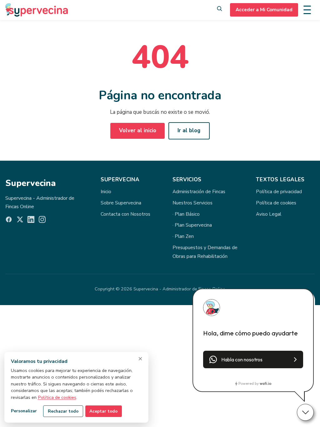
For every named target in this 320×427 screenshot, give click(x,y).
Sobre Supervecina (121, 203)
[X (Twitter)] (20, 221)
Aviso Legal (268, 214)
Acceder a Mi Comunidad (264, 10)
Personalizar (24, 411)
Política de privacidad (279, 191)
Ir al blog (189, 130)
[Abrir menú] (309, 10)
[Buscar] (219, 10)
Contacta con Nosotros (125, 214)
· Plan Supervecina (192, 225)
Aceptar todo (103, 411)
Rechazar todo (63, 411)
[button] (253, 359)
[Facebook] (8, 221)
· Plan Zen (183, 236)
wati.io (265, 383)
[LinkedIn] (31, 221)
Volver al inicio (137, 130)
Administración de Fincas (198, 191)
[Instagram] (42, 221)
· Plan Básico (186, 214)
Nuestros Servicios (192, 203)
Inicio (106, 191)
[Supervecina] (36, 9)
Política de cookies (276, 203)
